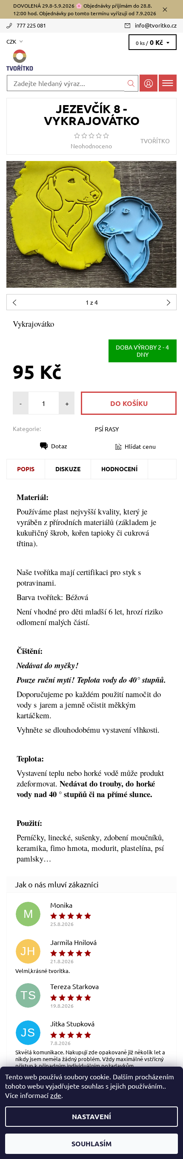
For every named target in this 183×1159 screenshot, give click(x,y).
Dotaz (59, 446)
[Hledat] (131, 83)
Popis (25, 468)
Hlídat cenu (140, 446)
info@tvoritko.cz (156, 25)
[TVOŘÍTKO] (91, 61)
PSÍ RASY (107, 429)
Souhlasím (91, 1143)
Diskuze (67, 468)
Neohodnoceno (91, 146)
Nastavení (91, 1116)
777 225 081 (31, 25)
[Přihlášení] (148, 83)
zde (55, 1095)
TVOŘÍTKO (155, 141)
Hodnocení (119, 468)
